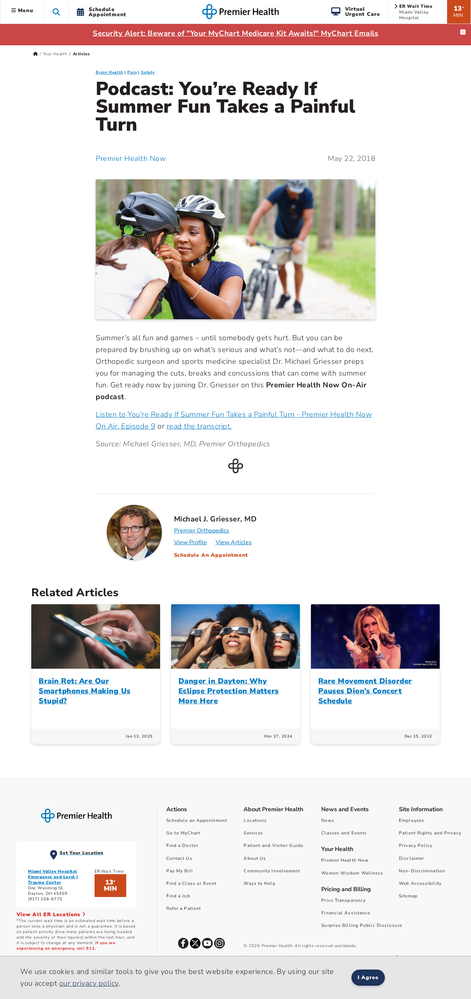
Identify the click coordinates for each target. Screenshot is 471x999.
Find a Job (178, 896)
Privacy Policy (415, 845)
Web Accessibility (420, 883)
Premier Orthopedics (201, 531)
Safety (148, 72)
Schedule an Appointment (196, 820)
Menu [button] (24, 10)
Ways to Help (259, 883)
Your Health (55, 54)
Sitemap (408, 896)
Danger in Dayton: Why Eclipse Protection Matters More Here (228, 691)
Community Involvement (272, 871)
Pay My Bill (179, 871)
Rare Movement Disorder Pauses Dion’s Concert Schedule (365, 691)
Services (253, 833)
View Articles (234, 542)
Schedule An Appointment (211, 555)
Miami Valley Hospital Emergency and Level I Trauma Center (53, 877)
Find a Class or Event (191, 883)
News (327, 820)
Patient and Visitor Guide (273, 845)
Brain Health (109, 72)
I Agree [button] (368, 977)
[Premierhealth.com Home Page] (35, 54)
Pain (132, 72)
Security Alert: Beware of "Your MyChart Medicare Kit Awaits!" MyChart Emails (235, 33)
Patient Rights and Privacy (430, 833)
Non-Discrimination (422, 871)
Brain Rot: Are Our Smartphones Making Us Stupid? (85, 691)
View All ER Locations (49, 914)
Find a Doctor (182, 845)
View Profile (190, 542)
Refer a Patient (183, 908)
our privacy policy (88, 983)
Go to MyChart (183, 833)
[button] (56, 11)
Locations (255, 820)
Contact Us (179, 858)
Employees (411, 820)
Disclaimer (411, 858)
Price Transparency (343, 900)
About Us (255, 858)
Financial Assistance (345, 913)
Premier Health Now (131, 158)
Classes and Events (344, 833)
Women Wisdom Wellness (352, 873)
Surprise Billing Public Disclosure (361, 925)
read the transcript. (199, 426)
